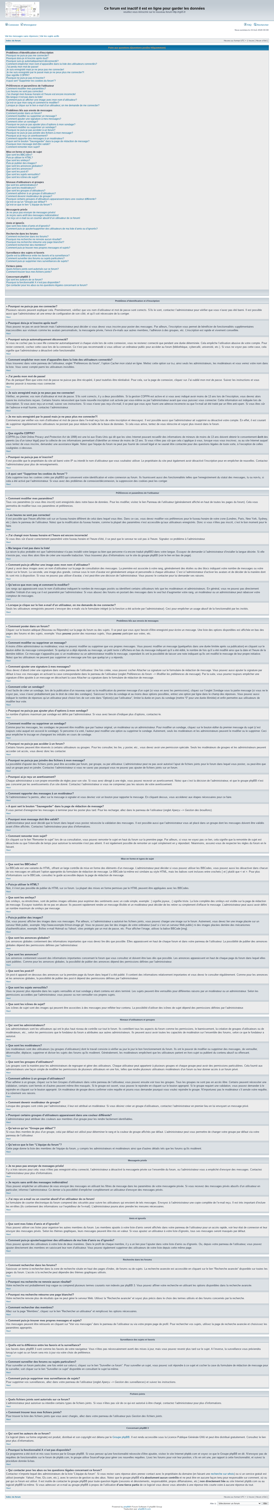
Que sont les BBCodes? (19, 154)
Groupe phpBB (121, 1437)
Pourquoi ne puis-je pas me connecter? (27, 55)
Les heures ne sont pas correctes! (24, 91)
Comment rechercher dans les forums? (27, 236)
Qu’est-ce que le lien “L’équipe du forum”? (29, 204)
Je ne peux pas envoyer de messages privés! (30, 212)
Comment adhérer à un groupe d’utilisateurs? (31, 193)
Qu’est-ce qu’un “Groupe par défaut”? (26, 201)
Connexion (13, 25)
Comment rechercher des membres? (26, 245)
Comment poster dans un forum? (24, 113)
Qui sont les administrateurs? (22, 185)
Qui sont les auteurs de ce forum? (24, 279)
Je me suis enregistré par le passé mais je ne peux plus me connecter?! (45, 72)
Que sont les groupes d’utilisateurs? (25, 190)
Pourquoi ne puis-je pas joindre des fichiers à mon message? (39, 132)
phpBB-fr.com (144, 1509)
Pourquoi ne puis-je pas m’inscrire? (25, 78)
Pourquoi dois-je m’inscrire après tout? (27, 58)
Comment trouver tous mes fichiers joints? (29, 271)
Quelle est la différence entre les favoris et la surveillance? (38, 255)
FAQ (249, 25)
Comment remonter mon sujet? (23, 147)
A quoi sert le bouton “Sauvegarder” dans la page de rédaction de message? (47, 141)
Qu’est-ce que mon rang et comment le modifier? (32, 102)
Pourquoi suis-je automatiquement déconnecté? (32, 61)
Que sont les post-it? (17, 171)
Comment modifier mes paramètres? (26, 88)
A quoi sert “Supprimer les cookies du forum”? (31, 80)
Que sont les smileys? (18, 160)
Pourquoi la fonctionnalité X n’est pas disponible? (33, 282)
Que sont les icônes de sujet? (22, 177)
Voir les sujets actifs (49, 36)
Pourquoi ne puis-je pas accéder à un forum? (30, 130)
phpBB (127, 1507)
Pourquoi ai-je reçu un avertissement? (27, 135)
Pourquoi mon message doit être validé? (28, 144)
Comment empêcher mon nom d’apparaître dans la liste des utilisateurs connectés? (51, 64)
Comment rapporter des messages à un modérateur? (35, 138)
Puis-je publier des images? (21, 163)
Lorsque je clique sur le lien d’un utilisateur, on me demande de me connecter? (52, 105)
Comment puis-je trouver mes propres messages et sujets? (38, 247)
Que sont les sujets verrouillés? (23, 174)
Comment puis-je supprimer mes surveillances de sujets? (37, 261)
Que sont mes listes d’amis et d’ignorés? (28, 226)
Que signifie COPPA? (17, 75)
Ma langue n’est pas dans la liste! (24, 97)
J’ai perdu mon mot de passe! (22, 66)
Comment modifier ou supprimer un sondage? (31, 127)
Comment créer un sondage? (22, 121)
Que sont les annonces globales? (24, 166)
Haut (8, 317)
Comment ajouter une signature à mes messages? (33, 118)
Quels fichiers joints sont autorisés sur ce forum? (32, 269)
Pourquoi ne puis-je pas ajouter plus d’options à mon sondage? (40, 124)
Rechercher (262, 25)
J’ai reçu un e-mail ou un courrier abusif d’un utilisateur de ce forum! (43, 218)
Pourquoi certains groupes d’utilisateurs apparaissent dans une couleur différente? (51, 199)
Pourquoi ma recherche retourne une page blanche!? (35, 242)
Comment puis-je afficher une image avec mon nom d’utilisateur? (41, 99)
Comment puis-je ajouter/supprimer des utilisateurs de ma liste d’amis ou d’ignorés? (52, 228)
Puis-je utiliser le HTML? (19, 157)
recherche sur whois (222, 1473)
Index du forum (13, 40)
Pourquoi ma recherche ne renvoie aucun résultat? (34, 239)
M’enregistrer (30, 25)
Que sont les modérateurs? (21, 187)
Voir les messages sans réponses (21, 36)
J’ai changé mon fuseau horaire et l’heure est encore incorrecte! (41, 94)
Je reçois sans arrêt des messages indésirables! (32, 215)
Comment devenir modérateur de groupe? (29, 196)
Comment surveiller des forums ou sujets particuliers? (35, 258)
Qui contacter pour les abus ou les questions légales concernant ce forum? (46, 285)
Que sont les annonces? (19, 168)
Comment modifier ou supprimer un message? (31, 116)
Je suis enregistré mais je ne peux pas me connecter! (35, 69)
